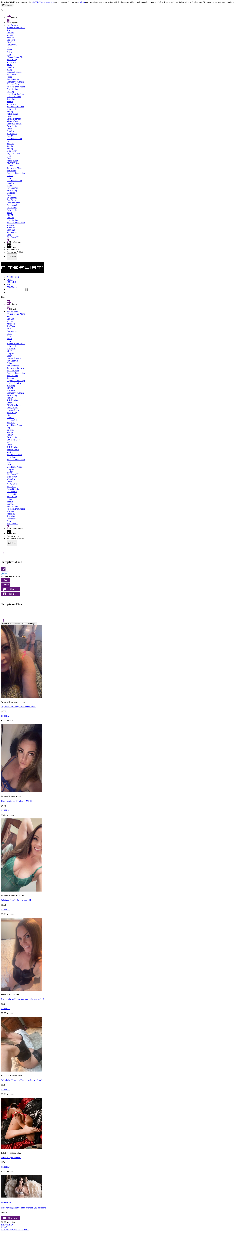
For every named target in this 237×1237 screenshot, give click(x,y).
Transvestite (12, 207)
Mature (10, 35)
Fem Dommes (13, 79)
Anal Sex (11, 37)
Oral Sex (10, 32)
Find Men (11, 136)
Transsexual (12, 205)
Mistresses (11, 62)
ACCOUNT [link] (12, 287)
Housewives (12, 45)
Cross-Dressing (13, 203)
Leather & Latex (14, 96)
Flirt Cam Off (12, 74)
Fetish (9, 77)
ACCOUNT (23, 1230)
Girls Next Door (14, 119)
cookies (81, 2)
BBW (9, 42)
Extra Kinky (12, 59)
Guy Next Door (13, 153)
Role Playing (12, 114)
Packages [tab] (32, 624)
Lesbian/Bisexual (14, 72)
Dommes (10, 217)
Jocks (9, 156)
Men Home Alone (14, 138)
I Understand (7, 5)
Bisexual (10, 143)
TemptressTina (6, 1202)
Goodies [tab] (16, 624)
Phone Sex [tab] (6, 624)
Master (9, 185)
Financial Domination (16, 87)
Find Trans (11, 200)
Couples (10, 67)
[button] (118, 10)
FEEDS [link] (10, 284)
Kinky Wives (12, 121)
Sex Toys (11, 40)
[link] (118, 7)
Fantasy (10, 111)
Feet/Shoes (11, 170)
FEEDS (14, 1230)
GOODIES (6, 1230)
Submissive (11, 232)
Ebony (9, 50)
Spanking (11, 99)
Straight (10, 146)
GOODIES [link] (11, 282)
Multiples (11, 193)
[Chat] (3, 612)
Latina (9, 47)
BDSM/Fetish (13, 163)
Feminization (12, 89)
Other (9, 116)
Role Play (11, 227)
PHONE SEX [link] (13, 277)
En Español (12, 133)
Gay (8, 141)
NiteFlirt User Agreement (43, 2)
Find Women (12, 25)
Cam (9, 54)
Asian (9, 52)
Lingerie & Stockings (16, 94)
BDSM (10, 101)
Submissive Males (14, 168)
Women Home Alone (16, 27)
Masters (10, 166)
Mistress (10, 225)
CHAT (4, 1227)
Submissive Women (15, 82)
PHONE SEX (7, 1225)
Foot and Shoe (13, 84)
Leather (10, 175)
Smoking (10, 91)
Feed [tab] (24, 624)
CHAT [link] (9, 279)
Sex (8, 30)
